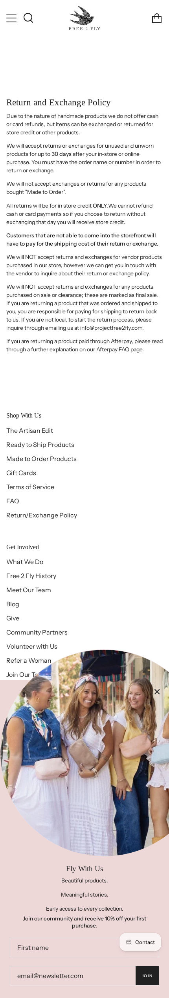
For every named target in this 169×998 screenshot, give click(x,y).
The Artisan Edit (29, 430)
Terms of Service (30, 487)
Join (147, 975)
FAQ (12, 501)
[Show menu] (12, 18)
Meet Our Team (28, 590)
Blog (12, 604)
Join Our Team (27, 674)
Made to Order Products (41, 459)
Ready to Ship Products (40, 444)
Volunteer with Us (31, 646)
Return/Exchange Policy (41, 515)
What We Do (24, 562)
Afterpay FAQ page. (120, 349)
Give (12, 618)
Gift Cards (21, 473)
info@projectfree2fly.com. (112, 327)
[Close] (157, 692)
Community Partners (37, 632)
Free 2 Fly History (31, 576)
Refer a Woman (28, 660)
